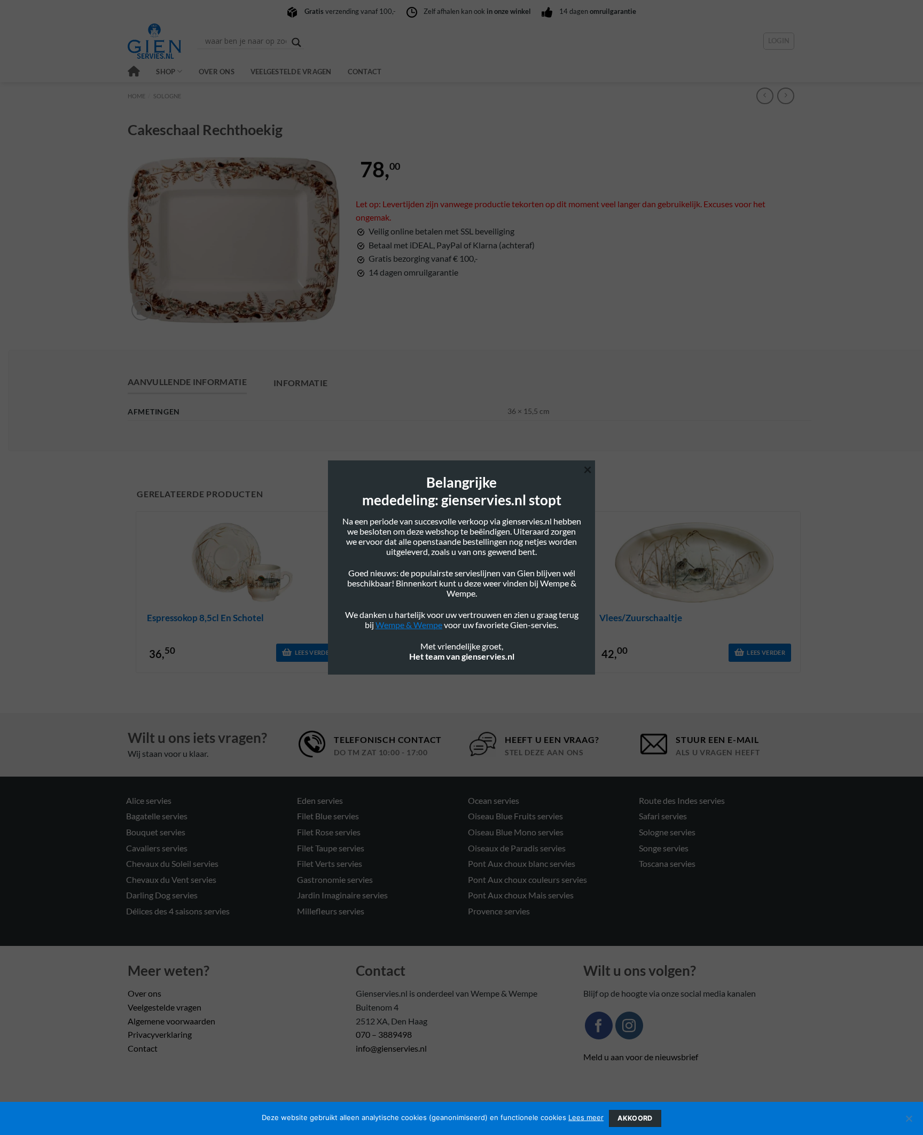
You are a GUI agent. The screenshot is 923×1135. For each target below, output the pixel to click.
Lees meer (586, 1117)
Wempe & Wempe (409, 625)
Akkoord (635, 1118)
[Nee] (908, 1121)
